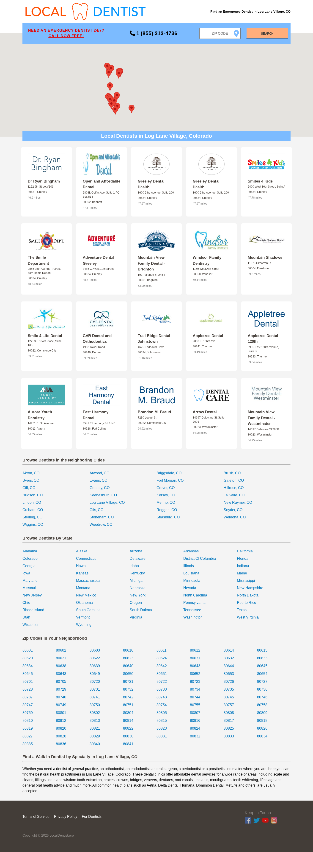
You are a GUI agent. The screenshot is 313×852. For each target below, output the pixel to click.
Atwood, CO (99, 473)
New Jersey (32, 595)
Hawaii (82, 566)
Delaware (138, 558)
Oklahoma (84, 603)
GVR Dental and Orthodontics (97, 339)
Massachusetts (88, 580)
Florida (242, 558)
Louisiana (191, 573)
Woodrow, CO (101, 524)
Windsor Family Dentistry (207, 260)
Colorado (30, 558)
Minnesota (191, 580)
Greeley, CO (100, 488)
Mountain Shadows (265, 257)
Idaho (134, 566)
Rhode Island (33, 610)
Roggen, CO (166, 510)
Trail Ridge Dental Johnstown (154, 339)
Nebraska (138, 588)
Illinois (188, 566)
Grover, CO (165, 488)
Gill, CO (28, 488)
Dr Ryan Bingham (44, 181)
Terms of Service (35, 816)
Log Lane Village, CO (107, 502)
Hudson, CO (32, 495)
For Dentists (92, 816)
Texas (242, 610)
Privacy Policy (65, 816)
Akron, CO (30, 473)
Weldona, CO (235, 517)
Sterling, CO (32, 517)
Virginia (136, 617)
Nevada (189, 588)
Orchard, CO (32, 510)
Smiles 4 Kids (260, 181)
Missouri (29, 588)
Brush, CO (232, 473)
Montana (83, 588)
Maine (242, 573)
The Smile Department (38, 260)
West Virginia (248, 617)
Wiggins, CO (32, 524)
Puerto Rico (246, 603)
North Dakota (247, 595)
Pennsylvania (194, 603)
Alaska (81, 551)
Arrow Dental (205, 412)
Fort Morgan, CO (170, 480)
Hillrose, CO (234, 488)
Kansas (82, 573)
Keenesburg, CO (103, 495)
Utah (26, 617)
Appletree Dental (208, 336)
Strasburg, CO (168, 517)
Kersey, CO (165, 495)
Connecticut (86, 558)
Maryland (30, 580)
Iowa (26, 573)
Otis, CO (96, 510)
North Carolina (195, 595)
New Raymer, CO (238, 502)
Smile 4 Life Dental (45, 336)
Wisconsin (30, 625)
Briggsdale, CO (168, 473)
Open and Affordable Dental (101, 184)
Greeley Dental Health (151, 184)
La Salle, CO (234, 495)
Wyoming (83, 625)
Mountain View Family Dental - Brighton (151, 263)
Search (267, 33)
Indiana (243, 566)
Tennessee (192, 610)
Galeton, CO (234, 480)
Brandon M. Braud (154, 412)
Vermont (83, 617)
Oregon (136, 603)
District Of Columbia (199, 558)
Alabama (29, 551)
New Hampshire (250, 588)
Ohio (26, 603)
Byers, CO (30, 480)
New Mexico (86, 595)
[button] (132, 109)
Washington (193, 617)
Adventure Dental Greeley (98, 260)
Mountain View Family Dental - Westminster (261, 418)
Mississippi (246, 580)
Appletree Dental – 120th (264, 339)
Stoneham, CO (102, 517)
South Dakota (141, 610)
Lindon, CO (31, 502)
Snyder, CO (233, 510)
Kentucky (137, 573)
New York (138, 595)
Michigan (137, 580)
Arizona (136, 551)
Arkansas (191, 551)
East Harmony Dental (95, 415)
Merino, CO (165, 502)
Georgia (29, 566)
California (245, 551)
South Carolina (88, 610)
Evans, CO (98, 480)
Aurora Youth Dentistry (40, 415)
